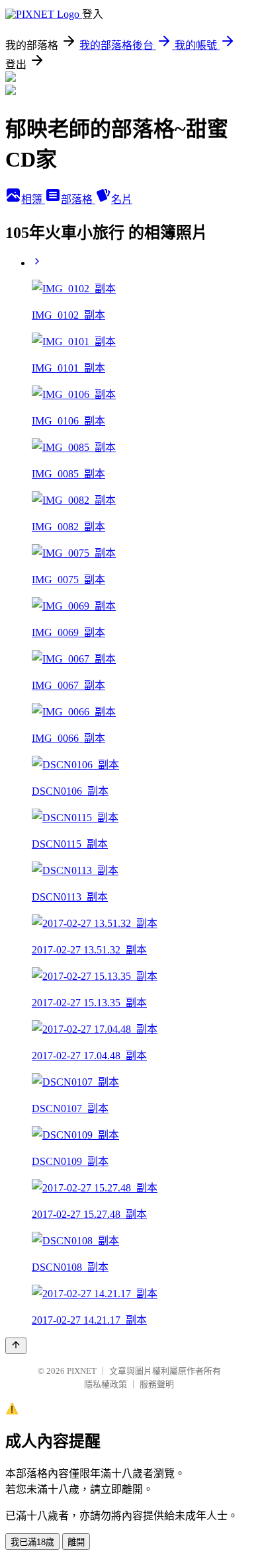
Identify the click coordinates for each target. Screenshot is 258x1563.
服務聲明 (157, 1384)
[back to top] (15, 1346)
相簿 (33, 199)
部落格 (78, 199)
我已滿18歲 (32, 1542)
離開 (76, 1542)
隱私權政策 (105, 1384)
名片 (121, 199)
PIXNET (82, 1371)
